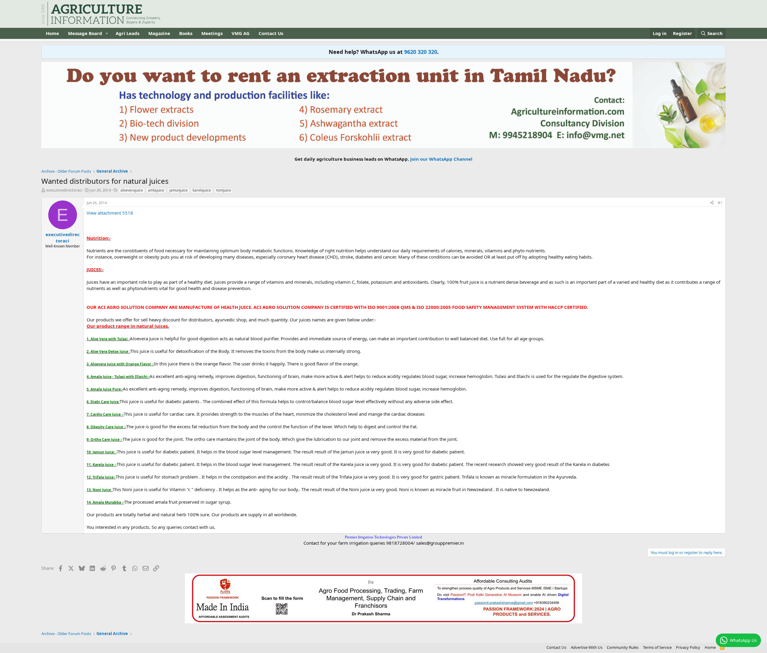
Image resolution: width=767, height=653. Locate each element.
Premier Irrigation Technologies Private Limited (383, 537)
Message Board (85, 33)
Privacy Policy (688, 647)
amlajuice (156, 190)
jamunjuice (178, 190)
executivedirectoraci (64, 190)
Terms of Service (657, 647)
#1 (720, 202)
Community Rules (622, 647)
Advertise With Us (587, 647)
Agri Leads (127, 33)
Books (185, 33)
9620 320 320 (420, 51)
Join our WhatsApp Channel (441, 159)
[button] (107, 33)
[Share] (712, 203)
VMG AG (241, 33)
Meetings (212, 33)
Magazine (159, 33)
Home (52, 33)
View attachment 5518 (110, 213)
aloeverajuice (131, 190)
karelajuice (202, 190)
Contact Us (271, 33)
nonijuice (223, 190)
